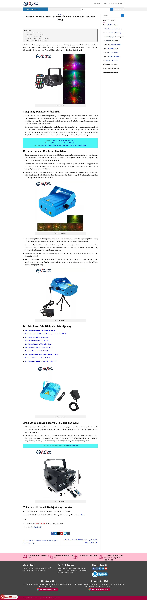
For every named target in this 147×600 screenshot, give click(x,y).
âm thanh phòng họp (115, 33)
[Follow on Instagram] (96, 568)
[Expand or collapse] (96, 30)
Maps (82, 515)
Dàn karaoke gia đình (111, 29)
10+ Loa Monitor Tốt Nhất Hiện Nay (63, 143)
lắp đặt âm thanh (113, 25)
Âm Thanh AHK (36, 527)
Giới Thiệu (97, 3)
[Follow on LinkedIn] (102, 568)
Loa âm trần (27, 568)
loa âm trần (111, 48)
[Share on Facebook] (52, 533)
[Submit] (111, 9)
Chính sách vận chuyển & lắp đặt (67, 570)
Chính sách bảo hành (66, 572)
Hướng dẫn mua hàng (78, 568)
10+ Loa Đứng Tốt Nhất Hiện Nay (63, 140)
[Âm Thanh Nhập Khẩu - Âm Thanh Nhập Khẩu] (31, 4)
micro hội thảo (110, 40)
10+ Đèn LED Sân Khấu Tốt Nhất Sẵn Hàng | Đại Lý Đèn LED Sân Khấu (63, 145)
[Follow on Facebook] (93, 568)
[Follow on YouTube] (105, 568)
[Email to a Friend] (58, 533)
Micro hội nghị (36, 568)
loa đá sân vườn (113, 52)
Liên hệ (120, 3)
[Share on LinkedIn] (65, 533)
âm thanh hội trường (112, 60)
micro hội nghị (110, 37)
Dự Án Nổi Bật (112, 3)
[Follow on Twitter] (99, 568)
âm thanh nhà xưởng (114, 56)
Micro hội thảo (45, 568)
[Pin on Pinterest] (61, 533)
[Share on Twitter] (55, 533)
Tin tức (60, 14)
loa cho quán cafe (115, 44)
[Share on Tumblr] (68, 533)
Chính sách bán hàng (64, 568)
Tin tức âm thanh (72, 445)
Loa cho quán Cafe (39, 570)
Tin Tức (103, 3)
